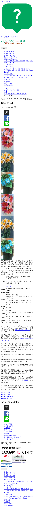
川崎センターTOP (9, 53)
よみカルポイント (12, 62)
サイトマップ (8, 439)
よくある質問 (8, 64)
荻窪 (14, 68)
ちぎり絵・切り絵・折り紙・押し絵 (15, 94)
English (8, 1)
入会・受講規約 (9, 61)
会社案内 (7, 428)
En (4, 1)
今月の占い (10, 77)
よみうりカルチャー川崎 (12, 90)
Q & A (27, 61)
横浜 (22, 70)
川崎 (19, 70)
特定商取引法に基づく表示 (12, 437)
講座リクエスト (9, 83)
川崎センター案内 (9, 55)
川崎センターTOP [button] (9, 51)
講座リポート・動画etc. (20, 75)
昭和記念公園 (10, 70)
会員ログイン (15, 37)
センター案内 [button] (8, 66)
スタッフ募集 (8, 431)
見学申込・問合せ (7, 396)
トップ (6, 88)
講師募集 (7, 81)
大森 (16, 70)
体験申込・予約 (5, 394)
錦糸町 (23, 68)
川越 (7, 72)
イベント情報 (8, 75)
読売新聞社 (7, 433)
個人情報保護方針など (11, 435)
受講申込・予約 (5, 393)
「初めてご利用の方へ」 (22, 330)
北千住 (27, 68)
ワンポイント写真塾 (21, 77)
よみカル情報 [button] (8, 74)
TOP (2, 1)
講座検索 (7, 79)
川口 (27, 70)
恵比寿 (18, 68)
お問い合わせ (8, 85)
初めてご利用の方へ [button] (10, 57)
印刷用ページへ (7, 398)
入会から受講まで (19, 61)
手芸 (5, 92)
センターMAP (8, 68)
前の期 (9, 286)
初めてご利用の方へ (10, 59)
